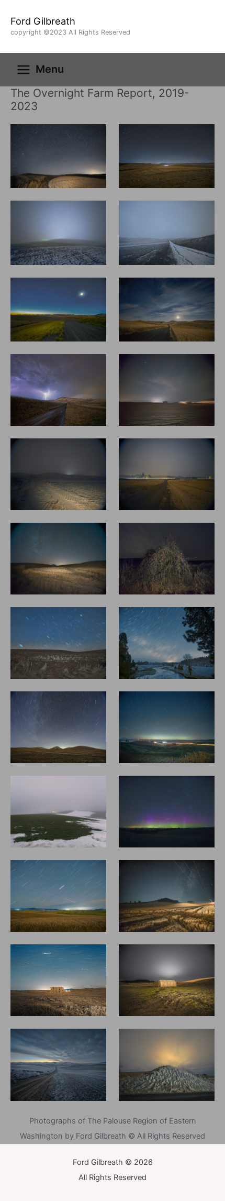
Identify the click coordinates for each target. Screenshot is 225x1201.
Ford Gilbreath (42, 21)
